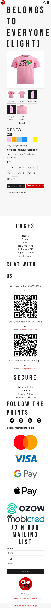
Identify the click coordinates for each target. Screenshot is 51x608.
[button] (44, 2)
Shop (25, 242)
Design (25, 239)
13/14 (9, 179)
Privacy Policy (25, 394)
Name (10, 549)
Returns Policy (25, 387)
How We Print (25, 246)
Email (9, 559)
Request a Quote (25, 252)
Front (11, 101)
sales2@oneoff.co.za (28, 369)
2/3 (9, 167)
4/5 (19, 167)
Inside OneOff (25, 249)
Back (22, 101)
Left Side (32, 101)
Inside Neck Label (22, 119)
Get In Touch (25, 256)
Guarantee (25, 390)
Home (25, 236)
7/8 (9, 173)
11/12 (30, 173)
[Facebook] (12, 420)
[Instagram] (21, 420)
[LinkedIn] (39, 420)
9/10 (19, 173)
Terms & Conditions (25, 397)
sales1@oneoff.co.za (28, 330)
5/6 (29, 167)
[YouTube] (30, 420)
